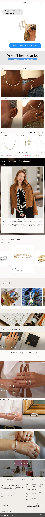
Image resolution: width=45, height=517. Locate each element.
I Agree (41, 514)
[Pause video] (43, 362)
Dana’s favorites (5, 242)
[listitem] (22, 199)
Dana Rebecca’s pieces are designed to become (34, 505)
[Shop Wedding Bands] (25, 414)
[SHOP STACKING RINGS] (33, 114)
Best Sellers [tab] (33, 132)
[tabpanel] (22, 471)
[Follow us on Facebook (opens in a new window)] (5, 496)
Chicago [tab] (19, 466)
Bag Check (5, 283)
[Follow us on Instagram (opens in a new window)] (2, 496)
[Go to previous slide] (2, 144)
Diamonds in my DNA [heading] (22, 219)
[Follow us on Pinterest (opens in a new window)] (8, 496)
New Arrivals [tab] (40, 132)
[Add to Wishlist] (17, 135)
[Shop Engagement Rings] (3, 414)
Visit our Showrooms (22, 463)
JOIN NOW (5, 491)
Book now (22, 473)
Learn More (5, 164)
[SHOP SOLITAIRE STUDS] (11, 114)
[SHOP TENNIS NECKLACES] (11, 83)
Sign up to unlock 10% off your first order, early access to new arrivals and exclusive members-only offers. (12, 488)
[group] (9, 145)
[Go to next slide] (42, 144)
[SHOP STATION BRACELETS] (33, 83)
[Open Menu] (1, 3)
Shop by (3, 132)
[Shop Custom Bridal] (3, 445)
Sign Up (22, 358)
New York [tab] (25, 466)
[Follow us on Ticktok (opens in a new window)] (11, 496)
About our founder (16, 161)
